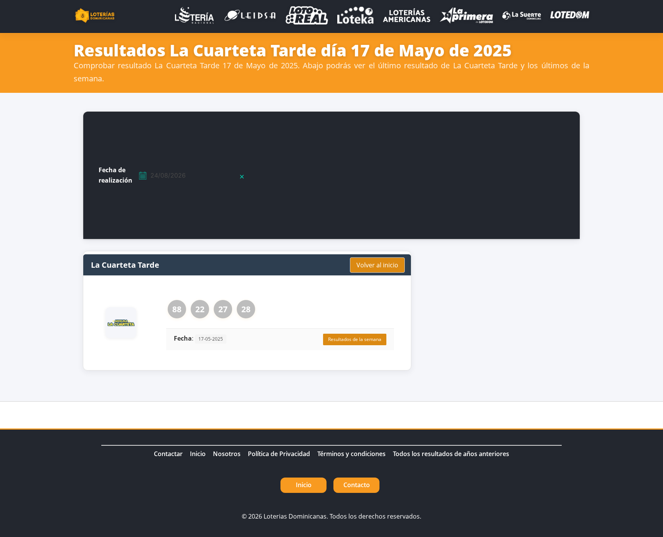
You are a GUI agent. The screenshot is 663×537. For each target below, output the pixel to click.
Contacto (356, 485)
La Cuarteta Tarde (125, 265)
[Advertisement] (431, 175)
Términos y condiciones (351, 454)
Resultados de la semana (354, 339)
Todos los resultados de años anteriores (451, 454)
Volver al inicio (377, 265)
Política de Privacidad (279, 454)
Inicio (198, 454)
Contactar (168, 454)
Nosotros (227, 454)
